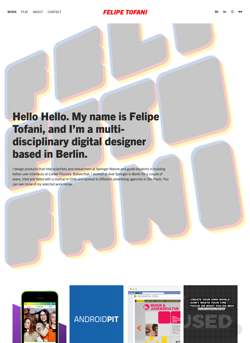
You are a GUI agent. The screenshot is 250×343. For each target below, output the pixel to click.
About (38, 12)
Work (11, 12)
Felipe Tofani (125, 12)
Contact (54, 12)
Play (24, 12)
